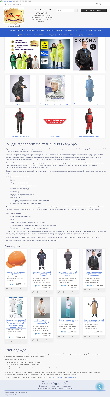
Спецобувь (97, 30)
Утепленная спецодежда (89, 136)
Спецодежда (52, 35)
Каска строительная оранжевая (16, 273)
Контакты (90, 35)
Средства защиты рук (24, 35)
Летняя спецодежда (20, 136)
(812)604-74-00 (42, 9)
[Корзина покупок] (100, 4)
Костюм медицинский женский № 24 (68, 321)
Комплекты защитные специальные (89, 104)
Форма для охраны (40, 35)
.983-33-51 (41, 12)
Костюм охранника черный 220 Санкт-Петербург (94, 274)
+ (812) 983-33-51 (71, 377)
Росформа (23, 393)
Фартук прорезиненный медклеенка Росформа (94, 321)
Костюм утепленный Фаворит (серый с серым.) (68, 274)
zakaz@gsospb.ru (62, 384)
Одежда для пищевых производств (55, 104)
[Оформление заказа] (103, 4)
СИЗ (90, 30)
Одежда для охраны (20, 104)
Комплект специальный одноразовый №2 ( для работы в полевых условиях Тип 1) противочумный (16, 323)
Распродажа (63, 35)
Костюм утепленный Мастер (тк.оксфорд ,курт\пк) (42, 274)
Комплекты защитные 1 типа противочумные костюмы (26, 30)
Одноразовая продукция (54, 30)
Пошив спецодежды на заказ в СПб (76, 30)
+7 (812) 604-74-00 (57, 377)
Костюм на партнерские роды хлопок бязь (42, 322)
